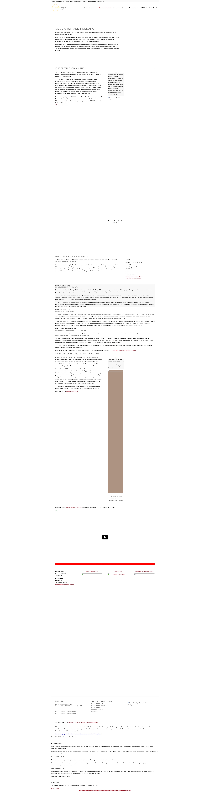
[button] (105, 537)
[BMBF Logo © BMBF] (118, 635)
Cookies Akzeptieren (84, 790)
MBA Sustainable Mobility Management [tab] (65, 328)
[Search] (156, 7)
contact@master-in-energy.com (134, 276)
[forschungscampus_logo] (144, 635)
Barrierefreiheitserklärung (92, 722)
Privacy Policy (115, 564)
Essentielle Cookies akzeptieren (98, 790)
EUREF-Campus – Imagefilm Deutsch (65, 711)
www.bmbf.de (118, 571)
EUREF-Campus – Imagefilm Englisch (65, 713)
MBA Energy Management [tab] (62, 309)
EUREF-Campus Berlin (58, 1)
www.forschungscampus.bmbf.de (144, 571)
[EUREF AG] (62, 7)
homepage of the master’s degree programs (124, 350)
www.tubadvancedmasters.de (133, 278)
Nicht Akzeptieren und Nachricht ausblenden (119, 790)
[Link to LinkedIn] (157, 1)
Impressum (71, 722)
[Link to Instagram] (154, 1)
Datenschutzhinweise (80, 722)
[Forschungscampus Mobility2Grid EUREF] (92, 635)
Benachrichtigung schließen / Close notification (67, 734)
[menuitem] (58, 1)
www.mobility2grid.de (92, 571)
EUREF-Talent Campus (89, 1)
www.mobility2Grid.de (72, 391)
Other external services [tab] (57, 768)
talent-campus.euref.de (61, 105)
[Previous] (131, 73)
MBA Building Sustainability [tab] (62, 285)
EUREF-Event (101, 1)
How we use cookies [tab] (56, 743)
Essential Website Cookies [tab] (58, 756)
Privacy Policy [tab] (55, 782)
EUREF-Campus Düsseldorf (73, 1)
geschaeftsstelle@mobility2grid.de (64, 584)
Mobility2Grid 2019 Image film (74, 507)
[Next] (131, 75)
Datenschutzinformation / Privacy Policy (91, 734)
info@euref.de (78, 706)
